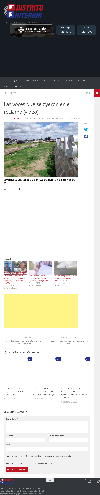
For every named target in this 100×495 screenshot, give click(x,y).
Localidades (68, 80)
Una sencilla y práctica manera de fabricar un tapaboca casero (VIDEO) (38, 278)
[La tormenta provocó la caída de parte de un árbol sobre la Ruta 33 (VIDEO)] (65, 267)
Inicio (6, 80)
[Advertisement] (50, 59)
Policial (45, 80)
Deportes (81, 80)
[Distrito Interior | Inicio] (23, 11)
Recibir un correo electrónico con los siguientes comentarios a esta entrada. (38, 456)
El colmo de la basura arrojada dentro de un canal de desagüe (16, 391)
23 (59, 359)
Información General (29, 80)
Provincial (8, 86)
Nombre (10, 435)
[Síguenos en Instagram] (98, 481)
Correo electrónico (57, 435)
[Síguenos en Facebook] (85, 481)
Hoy (13, 80)
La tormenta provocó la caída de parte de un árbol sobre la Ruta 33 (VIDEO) (65, 278)
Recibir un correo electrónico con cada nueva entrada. (29, 463)
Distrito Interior (16, 118)
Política (56, 80)
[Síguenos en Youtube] (89, 481)
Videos (18, 86)
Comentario (12, 419)
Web (8, 444)
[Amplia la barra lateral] (97, 93)
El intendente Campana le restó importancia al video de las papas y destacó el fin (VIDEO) (15, 279)
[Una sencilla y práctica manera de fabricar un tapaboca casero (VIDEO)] (40, 267)
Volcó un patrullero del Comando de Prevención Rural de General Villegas (43, 391)
